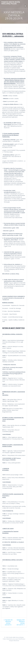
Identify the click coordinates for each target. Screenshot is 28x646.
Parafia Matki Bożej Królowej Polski (10, 3)
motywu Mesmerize (14, 640)
